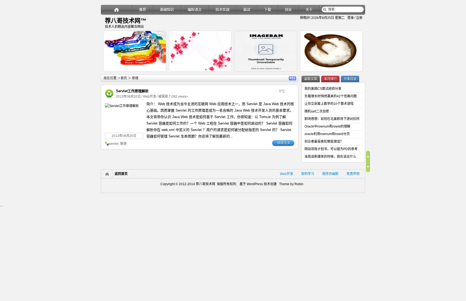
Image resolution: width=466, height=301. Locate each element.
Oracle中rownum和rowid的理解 (327, 126)
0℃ (282, 91)
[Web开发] (109, 98)
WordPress (254, 184)
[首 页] (116, 9)
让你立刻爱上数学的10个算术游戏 (329, 104)
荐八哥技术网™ (125, 20)
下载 (267, 10)
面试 (246, 10)
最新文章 (310, 79)
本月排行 (330, 79)
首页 (124, 78)
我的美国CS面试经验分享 (322, 89)
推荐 (142, 10)
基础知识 (167, 10)
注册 (359, 18)
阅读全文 (283, 143)
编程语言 (195, 10)
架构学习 (307, 174)
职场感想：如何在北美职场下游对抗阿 (331, 119)
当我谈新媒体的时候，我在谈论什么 (330, 156)
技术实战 (222, 10)
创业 (288, 10)
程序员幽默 (330, 174)
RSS (292, 78)
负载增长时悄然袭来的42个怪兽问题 (330, 96)
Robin (298, 184)
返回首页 (121, 174)
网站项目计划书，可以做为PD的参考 (331, 149)
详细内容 (159, 74)
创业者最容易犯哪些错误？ (323, 141)
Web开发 (149, 96)
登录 (350, 18)
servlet (113, 144)
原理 (123, 144)
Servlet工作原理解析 (132, 91)
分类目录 (350, 79)
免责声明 (353, 174)
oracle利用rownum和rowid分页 (327, 134)
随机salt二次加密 (316, 111)
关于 (309, 10)
